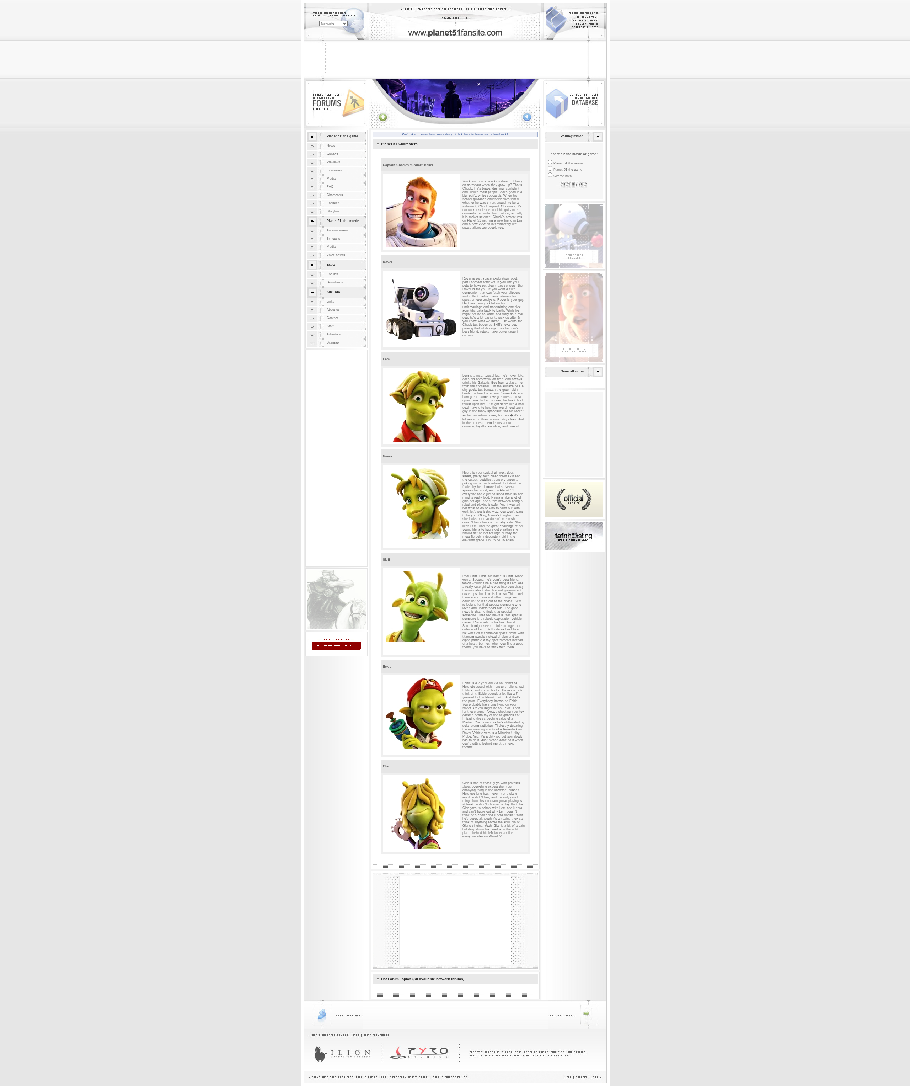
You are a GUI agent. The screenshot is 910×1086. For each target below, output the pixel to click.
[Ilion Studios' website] (342, 1053)
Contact (332, 318)
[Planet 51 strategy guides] (574, 317)
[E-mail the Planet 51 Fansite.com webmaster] (577, 1014)
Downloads (335, 282)
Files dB (547, 80)
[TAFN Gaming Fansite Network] (574, 536)
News (331, 146)
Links (330, 301)
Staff (330, 326)
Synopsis (333, 238)
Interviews (334, 170)
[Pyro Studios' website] (420, 1053)
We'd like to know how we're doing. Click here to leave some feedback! (455, 134)
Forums (332, 274)
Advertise (334, 334)
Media (331, 178)
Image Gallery (555, 206)
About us (333, 310)
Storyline (333, 211)
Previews (333, 162)
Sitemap (333, 342)
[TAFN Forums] (581, 1077)
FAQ (330, 186)
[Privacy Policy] (456, 1077)
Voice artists (336, 255)
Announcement (338, 230)
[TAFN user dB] (333, 1014)
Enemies (333, 203)
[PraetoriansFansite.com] (336, 627)
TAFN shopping (552, 5)
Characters (335, 195)
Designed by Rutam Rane (326, 640)
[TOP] (567, 1077)
